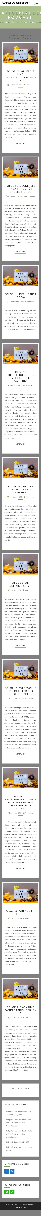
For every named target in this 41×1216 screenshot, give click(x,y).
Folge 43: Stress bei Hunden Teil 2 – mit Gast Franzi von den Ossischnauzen (19, 1122)
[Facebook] (6, 1171)
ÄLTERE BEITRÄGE (21, 1088)
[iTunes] (12, 1192)
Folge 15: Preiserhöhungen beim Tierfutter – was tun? (21, 376)
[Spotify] (6, 1192)
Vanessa (29, 85)
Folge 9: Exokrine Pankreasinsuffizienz (21, 1010)
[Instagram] (12, 1171)
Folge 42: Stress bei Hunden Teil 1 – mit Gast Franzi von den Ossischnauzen (19, 1134)
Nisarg (23, 1207)
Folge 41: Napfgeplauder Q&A (17, 1142)
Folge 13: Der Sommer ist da (20, 584)
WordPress (32, 1205)
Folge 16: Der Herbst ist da (20, 296)
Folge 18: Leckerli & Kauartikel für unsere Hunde (20, 188)
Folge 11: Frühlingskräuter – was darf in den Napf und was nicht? (20, 802)
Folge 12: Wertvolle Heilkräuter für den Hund (20, 691)
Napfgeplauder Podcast (16, 2)
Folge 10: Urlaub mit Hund (20, 912)
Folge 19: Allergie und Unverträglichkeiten (20, 76)
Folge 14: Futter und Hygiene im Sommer (20, 489)
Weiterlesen (21, 143)
